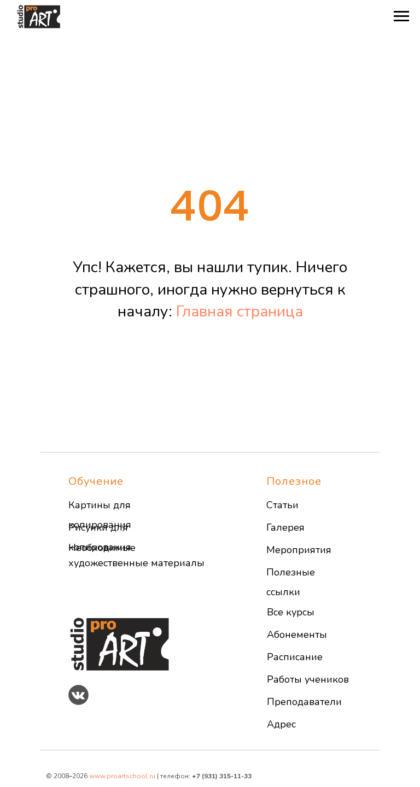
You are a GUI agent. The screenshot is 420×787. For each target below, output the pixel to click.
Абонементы (297, 634)
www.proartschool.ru (122, 776)
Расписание (295, 656)
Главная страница (239, 311)
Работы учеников (308, 679)
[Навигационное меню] (401, 16)
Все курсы (290, 612)
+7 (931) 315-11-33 (222, 776)
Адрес (281, 724)
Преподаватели (304, 701)
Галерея (285, 527)
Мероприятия (298, 549)
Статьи (282, 505)
